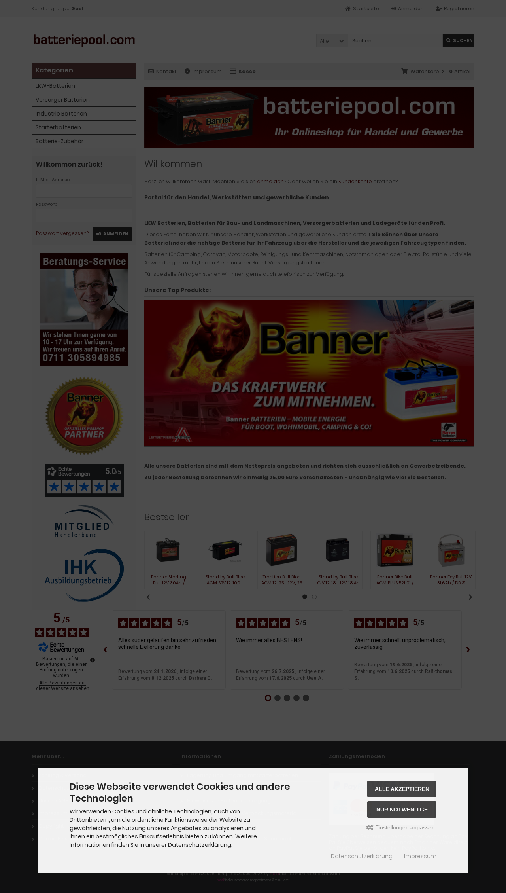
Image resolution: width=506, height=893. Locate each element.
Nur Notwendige (402, 809)
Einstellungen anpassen (404, 827)
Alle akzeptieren (402, 789)
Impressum (420, 856)
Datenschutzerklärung (362, 856)
